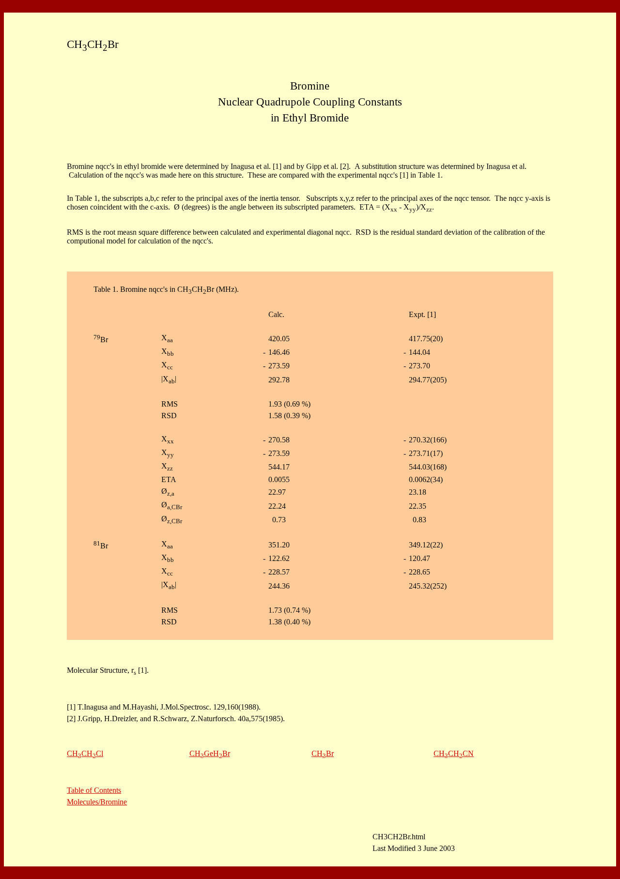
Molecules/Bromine (97, 802)
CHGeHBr (209, 753)
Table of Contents (94, 790)
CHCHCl (85, 753)
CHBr (322, 753)
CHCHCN (454, 753)
